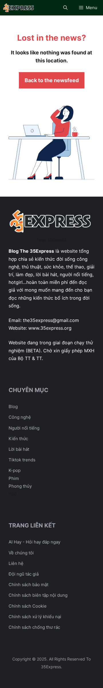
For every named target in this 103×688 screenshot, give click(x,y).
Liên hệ (16, 563)
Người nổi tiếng (24, 428)
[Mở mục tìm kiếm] (65, 7)
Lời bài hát (19, 449)
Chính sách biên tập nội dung (38, 595)
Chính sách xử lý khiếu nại (35, 616)
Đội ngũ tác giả (24, 574)
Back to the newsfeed (52, 80)
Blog (13, 406)
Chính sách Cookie (28, 606)
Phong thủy (20, 486)
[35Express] (19, 7)
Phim (14, 478)
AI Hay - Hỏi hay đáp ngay (34, 542)
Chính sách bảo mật (28, 584)
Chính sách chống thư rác (34, 627)
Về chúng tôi (21, 552)
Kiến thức (18, 438)
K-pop (15, 470)
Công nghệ (20, 417)
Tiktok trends (22, 459)
